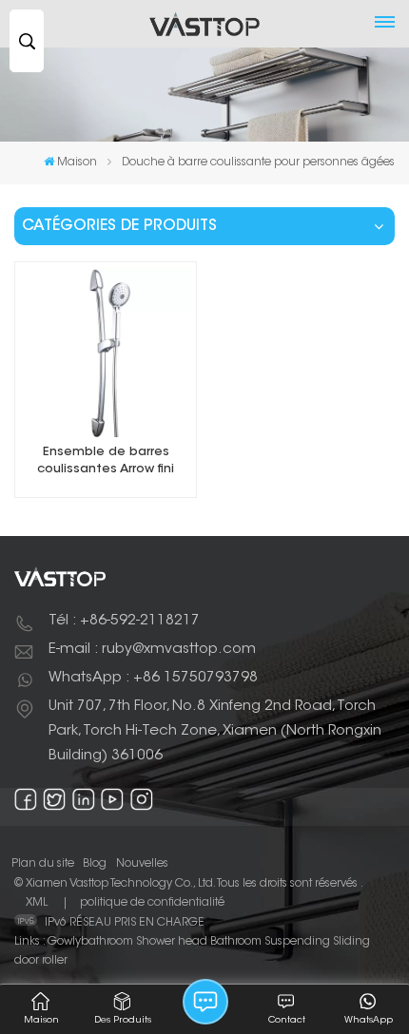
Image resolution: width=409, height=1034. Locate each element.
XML (37, 903)
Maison (77, 162)
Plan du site (42, 864)
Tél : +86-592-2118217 (124, 621)
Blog (95, 864)
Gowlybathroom (90, 942)
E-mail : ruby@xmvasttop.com (152, 649)
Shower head (171, 942)
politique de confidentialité (152, 903)
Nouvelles (142, 864)
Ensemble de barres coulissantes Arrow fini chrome (105, 462)
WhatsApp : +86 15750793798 (153, 678)
